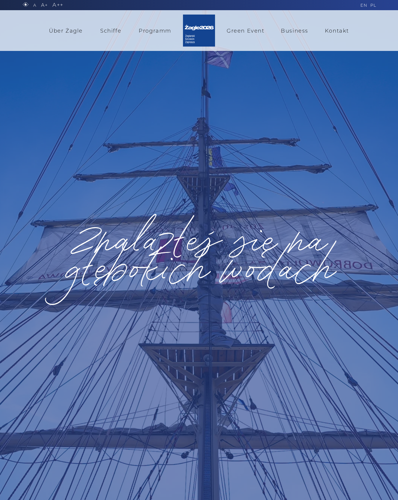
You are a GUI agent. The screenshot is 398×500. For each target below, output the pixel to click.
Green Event (246, 30)
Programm (155, 30)
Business (294, 30)
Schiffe (110, 30)
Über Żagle (66, 30)
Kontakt (337, 30)
